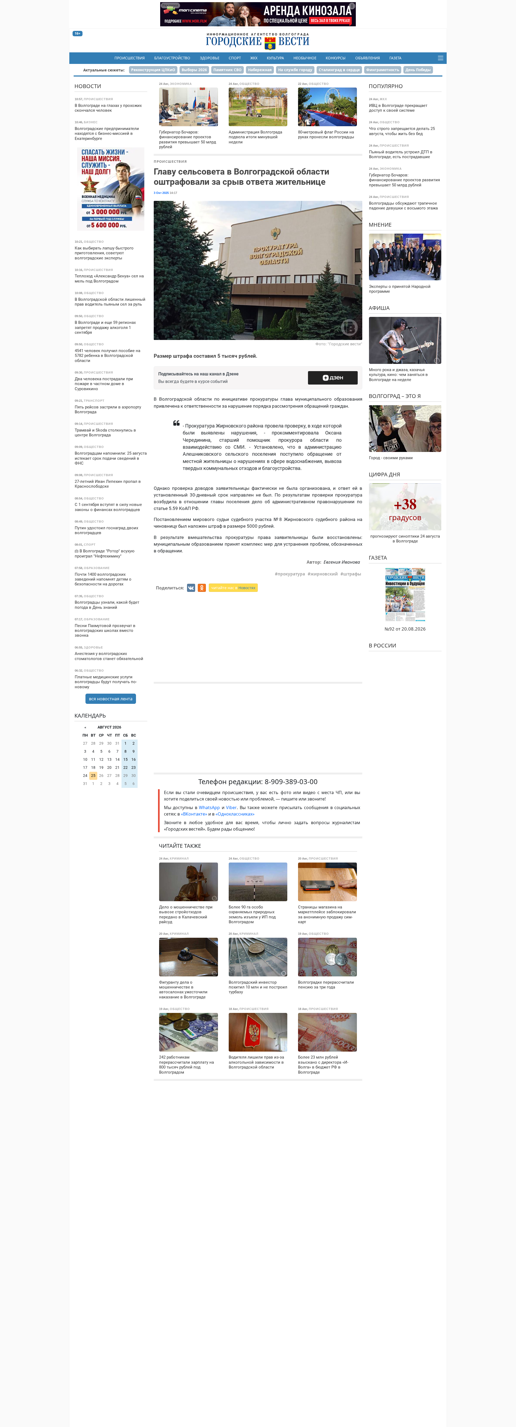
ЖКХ (253, 58)
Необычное (304, 58)
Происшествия (129, 58)
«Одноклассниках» (235, 814)
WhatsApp (210, 807)
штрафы (352, 574)
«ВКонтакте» (194, 814)
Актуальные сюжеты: (104, 70)
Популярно (386, 86)
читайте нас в (233, 587)
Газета (395, 58)
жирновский (324, 574)
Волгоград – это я (395, 396)
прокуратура (291, 574)
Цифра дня (384, 474)
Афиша (379, 307)
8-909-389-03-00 (291, 781)
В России (382, 645)
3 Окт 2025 (161, 192)
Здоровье (209, 58)
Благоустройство (172, 58)
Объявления (367, 58)
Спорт (235, 58)
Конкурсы (336, 58)
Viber (231, 807)
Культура (275, 58)
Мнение (380, 224)
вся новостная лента (110, 699)
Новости (87, 86)
